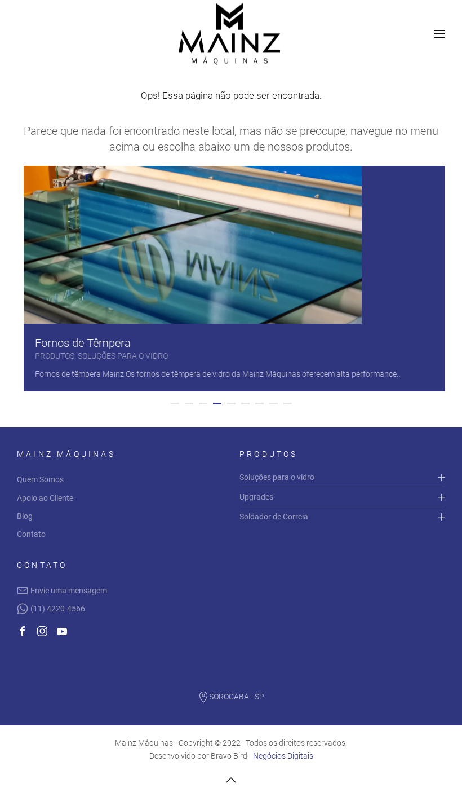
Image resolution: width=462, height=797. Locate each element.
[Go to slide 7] (259, 403)
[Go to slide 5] (231, 403)
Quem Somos (40, 479)
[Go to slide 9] (287, 403)
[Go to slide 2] (189, 403)
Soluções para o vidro (276, 477)
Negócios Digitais (283, 755)
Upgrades (256, 496)
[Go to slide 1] (175, 403)
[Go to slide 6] (245, 403)
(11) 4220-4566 (57, 608)
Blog (25, 516)
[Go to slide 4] (217, 403)
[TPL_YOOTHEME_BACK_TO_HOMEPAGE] (231, 34)
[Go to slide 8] (273, 403)
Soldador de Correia (273, 516)
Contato (31, 534)
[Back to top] (231, 780)
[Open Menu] (439, 33)
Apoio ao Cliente (45, 498)
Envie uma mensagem (68, 590)
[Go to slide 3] (203, 403)
